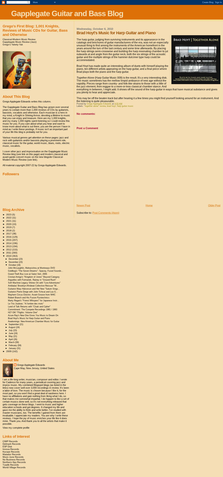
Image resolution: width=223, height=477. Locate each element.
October (13, 265)
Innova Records (11, 449)
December (14, 259)
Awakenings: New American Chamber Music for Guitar (33, 321)
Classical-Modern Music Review (19, 39)
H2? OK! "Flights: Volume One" (23, 312)
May (11, 336)
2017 (9, 233)
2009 (9, 351)
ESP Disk (7, 446)
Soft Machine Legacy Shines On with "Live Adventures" (34, 283)
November (14, 262)
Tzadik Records (11, 464)
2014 (9, 243)
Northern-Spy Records (14, 462)
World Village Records (14, 467)
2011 (9, 252)
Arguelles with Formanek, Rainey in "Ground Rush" (32, 280)
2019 (9, 227)
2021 (9, 221)
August (12, 327)
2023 (9, 214)
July (11, 330)
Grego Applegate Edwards (31, 365)
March (12, 342)
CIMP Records (10, 441)
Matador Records (12, 454)
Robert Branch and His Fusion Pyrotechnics (28, 297)
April (11, 339)
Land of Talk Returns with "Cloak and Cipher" (29, 306)
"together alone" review (95, 106)
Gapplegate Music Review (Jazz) (20, 42)
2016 (9, 237)
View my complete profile (16, 427)
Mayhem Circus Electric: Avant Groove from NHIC (32, 294)
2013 (9, 246)
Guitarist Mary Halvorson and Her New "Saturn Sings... (34, 289)
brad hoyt (111, 106)
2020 (9, 224)
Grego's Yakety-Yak (13, 44)
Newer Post (83, 205)
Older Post (214, 205)
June (11, 333)
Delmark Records (12, 444)
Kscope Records (11, 451)
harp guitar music (125, 106)
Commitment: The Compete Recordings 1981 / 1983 (32, 309)
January (13, 348)
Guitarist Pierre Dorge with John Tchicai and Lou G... (33, 292)
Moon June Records (13, 457)
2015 (9, 240)
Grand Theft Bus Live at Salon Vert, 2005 (27, 274)
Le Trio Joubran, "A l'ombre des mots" (26, 303)
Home (149, 205)
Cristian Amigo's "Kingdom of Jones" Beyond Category (34, 277)
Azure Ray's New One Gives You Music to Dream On (33, 315)
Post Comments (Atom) (105, 212)
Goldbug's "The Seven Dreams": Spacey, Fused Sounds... (35, 271)
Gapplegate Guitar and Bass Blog (67, 13)
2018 (9, 230)
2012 (9, 249)
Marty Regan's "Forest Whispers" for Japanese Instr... (33, 300)
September (14, 324)
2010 (9, 256)
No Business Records (14, 459)
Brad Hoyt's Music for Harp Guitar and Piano (29, 318)
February (13, 345)
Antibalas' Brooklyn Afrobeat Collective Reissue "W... (33, 285)
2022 (9, 217)
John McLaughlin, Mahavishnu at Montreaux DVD (31, 268)
